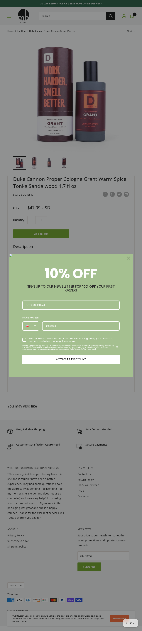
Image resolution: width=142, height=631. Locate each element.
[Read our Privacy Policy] (117, 346)
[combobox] (30, 326)
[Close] (128, 258)
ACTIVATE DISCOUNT (71, 359)
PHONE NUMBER (30, 317)
